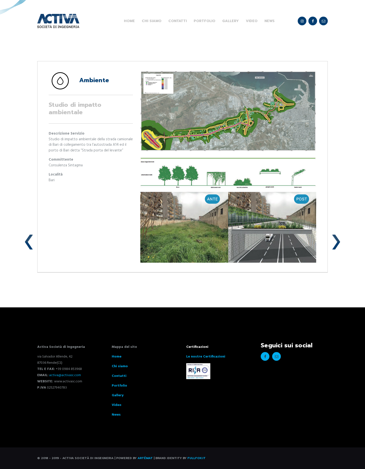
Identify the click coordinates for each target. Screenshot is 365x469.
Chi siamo (120, 366)
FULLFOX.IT (196, 458)
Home (116, 357)
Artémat (145, 458)
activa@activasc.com (64, 375)
